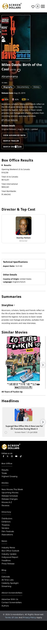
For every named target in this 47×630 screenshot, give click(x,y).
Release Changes (9, 499)
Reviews (5, 505)
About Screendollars (12, 593)
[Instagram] (12, 456)
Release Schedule (10, 496)
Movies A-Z (7, 502)
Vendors (5, 528)
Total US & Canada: (10, 176)
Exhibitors (6, 522)
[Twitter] (7, 456)
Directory (6, 512)
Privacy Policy (29, 617)
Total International (10, 184)
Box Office (7, 463)
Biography (8, 87)
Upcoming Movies (10, 492)
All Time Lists (7, 580)
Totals (4, 473)
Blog (4, 570)
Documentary (23, 87)
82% (17, 99)
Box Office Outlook (10, 551)
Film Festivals (8, 531)
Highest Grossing (9, 476)
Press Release (8, 563)
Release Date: (8, 93)
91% (6, 99)
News (4, 541)
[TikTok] (21, 456)
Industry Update (9, 554)
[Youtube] (16, 456)
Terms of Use (11, 617)
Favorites (32, 6)
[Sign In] (37, 6)
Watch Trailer (11, 141)
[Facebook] (3, 456)
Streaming (6, 586)
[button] (18, 70)
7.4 (27, 99)
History (36, 87)
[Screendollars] (12, 6)
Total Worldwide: (9, 191)
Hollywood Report (10, 557)
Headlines (6, 560)
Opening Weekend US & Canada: (16, 169)
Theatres (6, 525)
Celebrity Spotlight (10, 583)
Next (42, 365)
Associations (7, 534)
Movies (5, 483)
